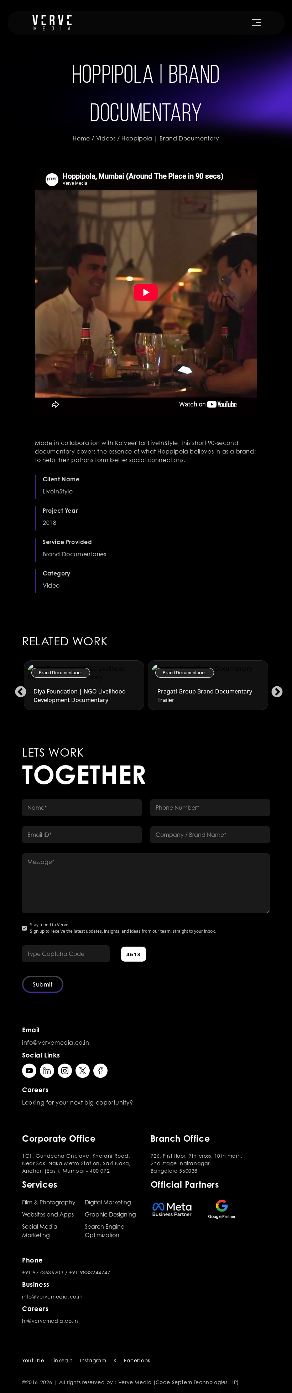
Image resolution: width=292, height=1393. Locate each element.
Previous (17, 689)
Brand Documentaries (61, 673)
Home (81, 138)
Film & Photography (48, 1202)
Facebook (137, 1360)
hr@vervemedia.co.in (50, 1321)
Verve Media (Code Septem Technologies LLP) (178, 1382)
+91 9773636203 (42, 1272)
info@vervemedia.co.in (55, 1042)
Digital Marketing (108, 1202)
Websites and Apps (48, 1214)
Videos (106, 138)
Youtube (33, 1360)
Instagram (93, 1360)
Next (274, 689)
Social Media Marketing (39, 1231)
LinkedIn (62, 1360)
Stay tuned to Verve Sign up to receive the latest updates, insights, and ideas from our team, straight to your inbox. (123, 928)
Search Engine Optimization (104, 1231)
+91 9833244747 (89, 1272)
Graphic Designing (110, 1214)
